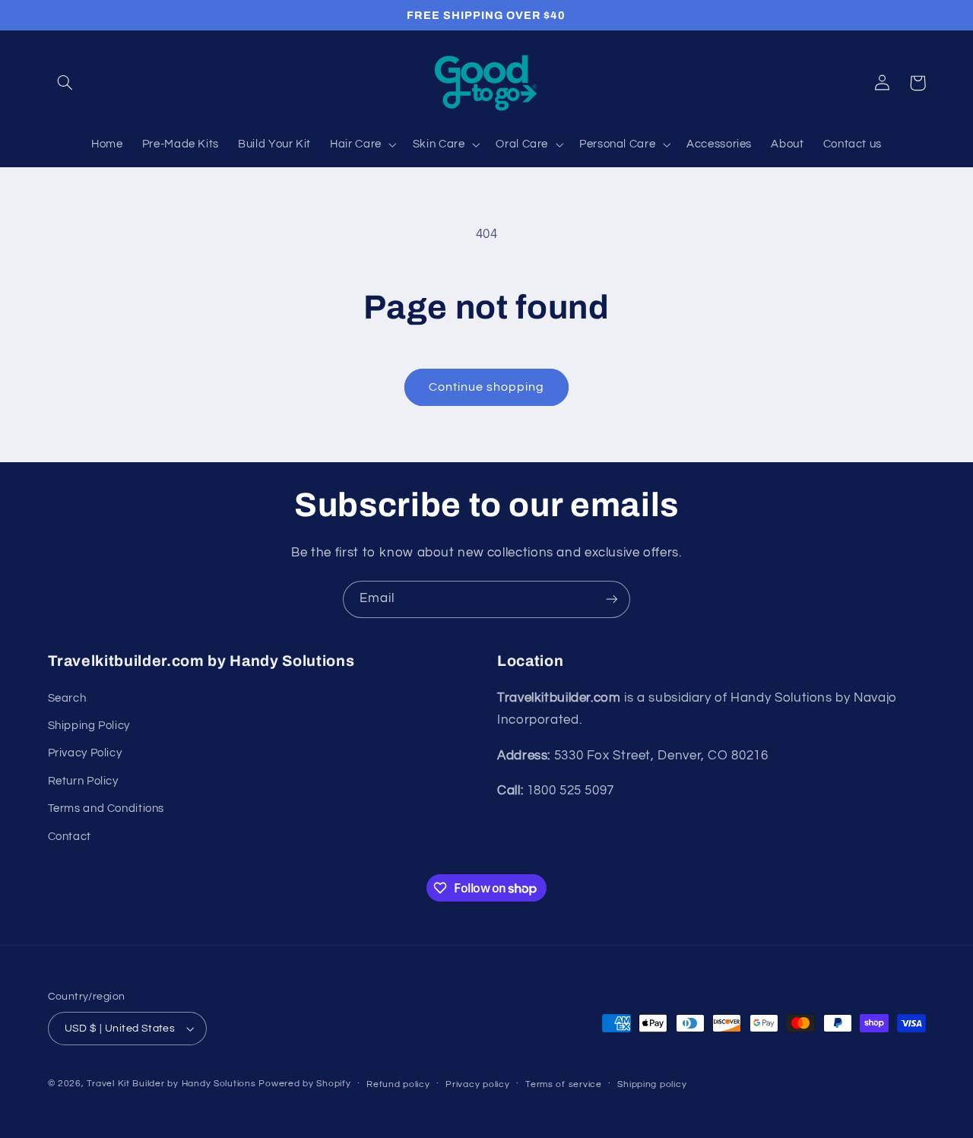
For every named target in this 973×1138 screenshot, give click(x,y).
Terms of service (563, 1084)
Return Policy (83, 781)
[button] (65, 82)
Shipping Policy (89, 725)
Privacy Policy (85, 753)
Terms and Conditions (106, 808)
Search (67, 698)
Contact (69, 836)
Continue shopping (487, 387)
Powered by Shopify (304, 1083)
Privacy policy (477, 1084)
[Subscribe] (611, 599)
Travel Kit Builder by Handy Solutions (171, 1083)
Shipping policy (651, 1084)
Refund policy (398, 1084)
